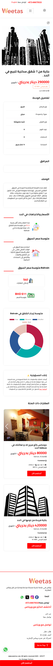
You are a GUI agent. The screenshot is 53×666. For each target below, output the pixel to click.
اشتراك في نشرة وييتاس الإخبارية (39, 638)
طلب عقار (47, 632)
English (14, 2)
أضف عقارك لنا (45, 635)
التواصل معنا (43, 389)
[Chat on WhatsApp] (5, 649)
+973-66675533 (35, 2)
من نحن (48, 614)
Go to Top (41, 645)
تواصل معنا (47, 617)
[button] (6, 426)
